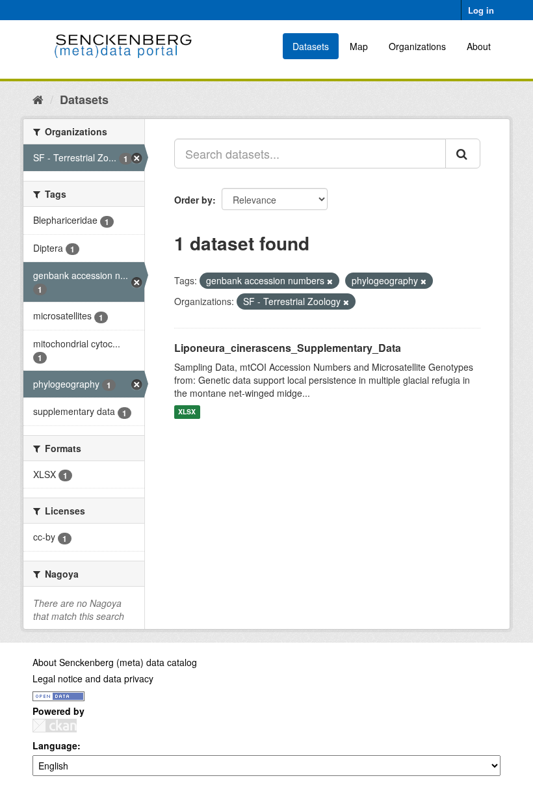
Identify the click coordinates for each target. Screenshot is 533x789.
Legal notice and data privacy (92, 678)
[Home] (38, 98)
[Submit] (462, 153)
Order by (193, 199)
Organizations (417, 46)
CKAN (54, 725)
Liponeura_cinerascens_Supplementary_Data (287, 347)
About (479, 46)
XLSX (187, 412)
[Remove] (330, 281)
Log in (481, 10)
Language (54, 745)
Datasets (310, 46)
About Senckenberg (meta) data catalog (114, 662)
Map (359, 46)
